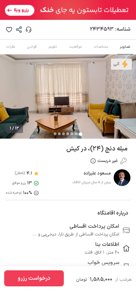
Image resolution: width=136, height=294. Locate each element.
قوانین (32, 46)
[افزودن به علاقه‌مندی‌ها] (9, 29)
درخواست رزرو (34, 278)
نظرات (10, 46)
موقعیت (75, 46)
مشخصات (100, 46)
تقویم (52, 46)
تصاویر (125, 46)
